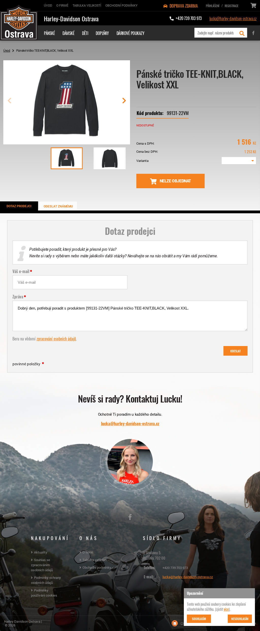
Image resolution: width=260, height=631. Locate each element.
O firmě (88, 552)
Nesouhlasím (239, 618)
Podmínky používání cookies (44, 593)
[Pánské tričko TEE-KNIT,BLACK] (66, 142)
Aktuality (40, 552)
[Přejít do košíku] (253, 5)
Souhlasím (199, 618)
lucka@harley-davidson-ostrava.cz (232, 18)
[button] (124, 102)
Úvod (6, 50)
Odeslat (235, 350)
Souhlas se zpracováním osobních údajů (42, 565)
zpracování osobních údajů (56, 338)
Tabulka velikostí (95, 560)
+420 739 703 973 (175, 567)
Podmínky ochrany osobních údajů (46, 580)
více (226, 609)
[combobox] (238, 160)
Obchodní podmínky (97, 567)
